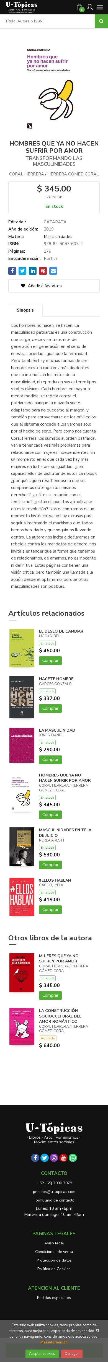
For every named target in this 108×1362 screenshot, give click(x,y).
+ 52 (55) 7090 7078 (54, 1183)
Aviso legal (54, 1243)
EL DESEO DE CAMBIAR (61, 631)
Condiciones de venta (54, 1251)
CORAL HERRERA (26, 174)
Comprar (50, 660)
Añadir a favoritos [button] (44, 286)
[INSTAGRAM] (54, 1158)
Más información (54, 1342)
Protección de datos (54, 1260)
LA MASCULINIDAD (57, 730)
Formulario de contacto (54, 1200)
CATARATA (55, 222)
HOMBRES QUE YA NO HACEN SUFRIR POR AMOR (65, 778)
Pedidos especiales (54, 1297)
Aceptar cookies (42, 1353)
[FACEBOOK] (35, 1158)
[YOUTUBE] (63, 1158)
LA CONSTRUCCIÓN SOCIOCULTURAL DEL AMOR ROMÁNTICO (60, 1016)
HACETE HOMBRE (56, 679)
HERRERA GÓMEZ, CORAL (73, 174)
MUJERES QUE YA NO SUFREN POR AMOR (59, 958)
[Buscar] (101, 21)
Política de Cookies (54, 1269)
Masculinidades (58, 236)
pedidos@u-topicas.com (54, 1191)
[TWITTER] (44, 1158)
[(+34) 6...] (73, 1158)
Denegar (72, 1353)
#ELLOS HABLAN (55, 880)
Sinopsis (25, 310)
